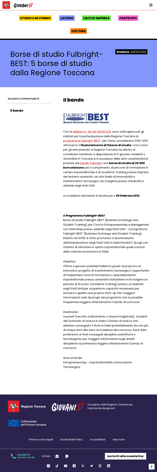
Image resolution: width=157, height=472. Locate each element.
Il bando (16, 110)
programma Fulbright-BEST (82, 141)
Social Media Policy (71, 439)
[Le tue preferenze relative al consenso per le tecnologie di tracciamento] (152, 467)
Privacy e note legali (41, 439)
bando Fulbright (91, 163)
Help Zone (119, 439)
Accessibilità (97, 439)
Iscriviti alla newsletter (125, 456)
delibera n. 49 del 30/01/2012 (92, 132)
